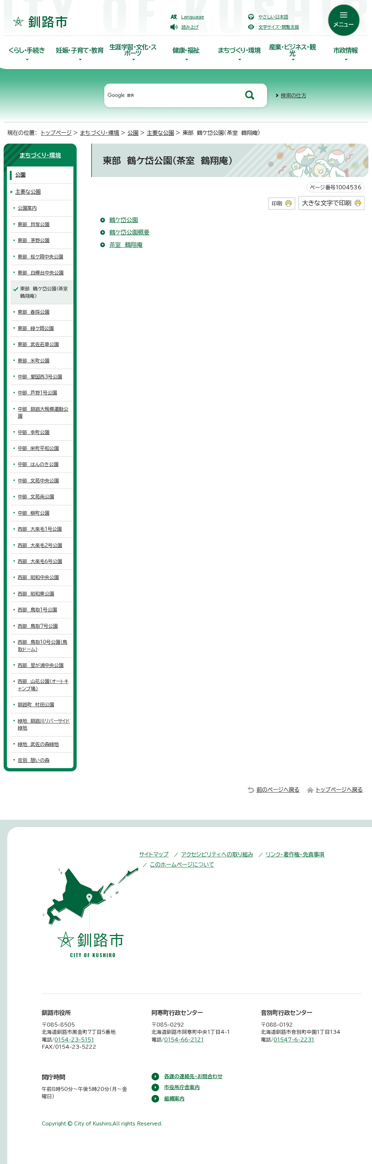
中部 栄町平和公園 (38, 448)
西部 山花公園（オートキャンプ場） (43, 685)
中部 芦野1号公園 (37, 392)
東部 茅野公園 (33, 240)
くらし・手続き (26, 50)
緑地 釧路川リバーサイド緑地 (44, 724)
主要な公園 (160, 133)
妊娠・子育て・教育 (79, 50)
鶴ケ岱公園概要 (129, 232)
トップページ (56, 133)
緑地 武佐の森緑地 (38, 744)
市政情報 (345, 50)
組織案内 (174, 1098)
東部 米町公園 (33, 360)
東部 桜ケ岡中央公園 (40, 256)
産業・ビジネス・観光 (292, 50)
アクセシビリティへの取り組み (217, 854)
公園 (133, 133)
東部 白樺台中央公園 (41, 272)
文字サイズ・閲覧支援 (278, 27)
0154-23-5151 (74, 1039)
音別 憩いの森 (33, 760)
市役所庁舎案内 (182, 1087)
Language (192, 17)
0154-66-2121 (184, 1039)
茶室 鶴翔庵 (125, 245)
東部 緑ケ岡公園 (36, 328)
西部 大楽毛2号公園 (40, 545)
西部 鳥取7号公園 (38, 626)
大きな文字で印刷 (326, 203)
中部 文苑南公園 (36, 496)
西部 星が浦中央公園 (41, 665)
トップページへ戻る (339, 789)
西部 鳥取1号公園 (37, 609)
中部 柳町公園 (33, 513)
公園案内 (27, 208)
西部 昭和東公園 (36, 593)
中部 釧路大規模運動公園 (43, 412)
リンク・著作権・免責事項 (295, 854)
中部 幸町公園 (33, 432)
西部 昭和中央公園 (38, 577)
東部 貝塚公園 (33, 224)
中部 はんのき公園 (38, 464)
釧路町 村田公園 (36, 704)
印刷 (277, 203)
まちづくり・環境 (239, 50)
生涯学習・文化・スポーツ (133, 50)
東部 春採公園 (33, 312)
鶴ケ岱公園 (123, 220)
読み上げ (190, 27)
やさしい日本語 (273, 17)
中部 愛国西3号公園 (40, 376)
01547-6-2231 (294, 1039)
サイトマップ (154, 854)
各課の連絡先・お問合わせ (193, 1076)
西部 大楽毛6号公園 (40, 561)
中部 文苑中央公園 (38, 480)
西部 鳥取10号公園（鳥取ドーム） (42, 645)
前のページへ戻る (278, 789)
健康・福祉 (186, 50)
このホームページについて (182, 864)
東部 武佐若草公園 (38, 344)
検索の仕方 (293, 95)
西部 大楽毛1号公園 (40, 529)
